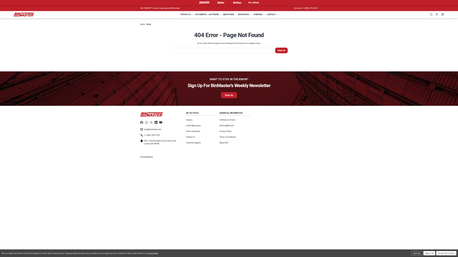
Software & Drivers (227, 120)
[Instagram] (146, 122)
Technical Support (193, 143)
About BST (224, 143)
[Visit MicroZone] (253, 2)
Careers (189, 120)
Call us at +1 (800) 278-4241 (306, 8)
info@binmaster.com (152, 129)
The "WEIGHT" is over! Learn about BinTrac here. (160, 8)
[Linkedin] (156, 122)
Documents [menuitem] (201, 14)
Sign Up (229, 95)
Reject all (429, 253)
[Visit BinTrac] (237, 2)
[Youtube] (160, 122)
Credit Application (193, 125)
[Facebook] (141, 122)
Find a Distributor (193, 131)
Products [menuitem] (185, 14)
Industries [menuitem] (228, 14)
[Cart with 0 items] (442, 14)
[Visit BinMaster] (204, 2)
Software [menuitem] (214, 14)
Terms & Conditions (228, 137)
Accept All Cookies (446, 253)
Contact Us (190, 137)
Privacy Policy (226, 131)
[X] (151, 122)
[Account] (436, 14)
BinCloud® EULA (227, 125)
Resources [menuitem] (243, 14)
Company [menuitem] (258, 14)
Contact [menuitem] (271, 14)
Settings (416, 253)
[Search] (431, 14)
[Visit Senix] (221, 2)
